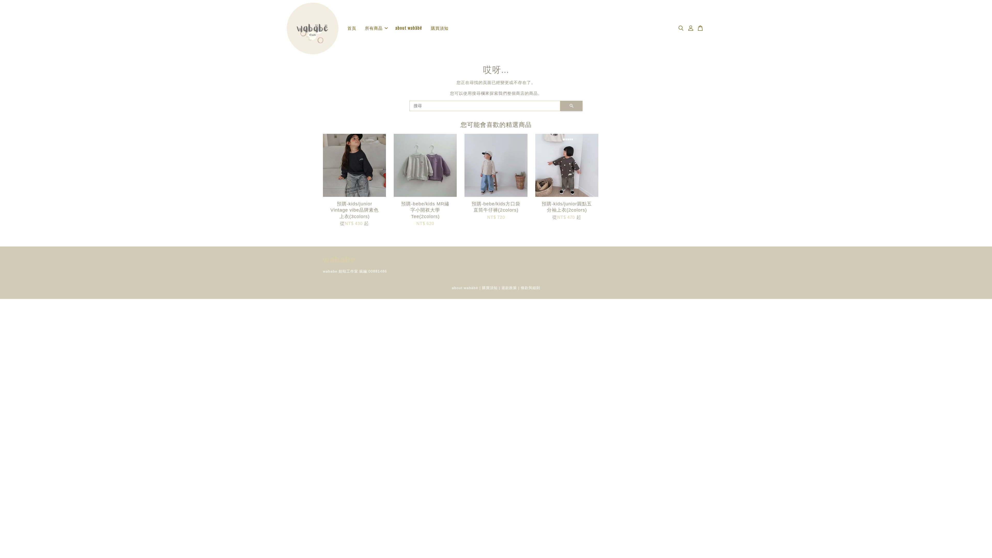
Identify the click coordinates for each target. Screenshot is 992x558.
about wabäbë (408, 28)
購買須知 (439, 28)
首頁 (351, 28)
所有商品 (374, 28)
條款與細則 (530, 288)
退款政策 (509, 288)
